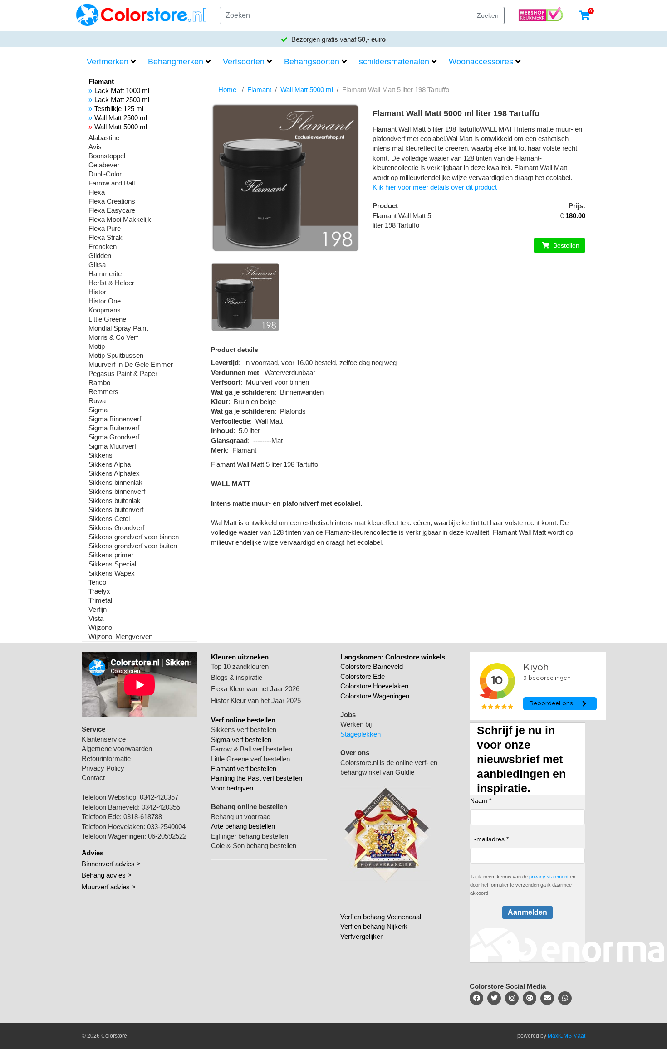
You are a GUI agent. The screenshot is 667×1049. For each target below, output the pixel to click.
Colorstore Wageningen (374, 696)
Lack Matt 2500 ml (121, 99)
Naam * (480, 800)
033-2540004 (166, 826)
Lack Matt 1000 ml (121, 90)
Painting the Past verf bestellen (256, 778)
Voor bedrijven (232, 788)
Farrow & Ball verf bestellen (251, 749)
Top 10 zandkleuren (240, 666)
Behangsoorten (311, 61)
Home (227, 89)
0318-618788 (142, 816)
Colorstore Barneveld (371, 666)
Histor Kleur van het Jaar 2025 (256, 700)
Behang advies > (107, 875)
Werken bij (356, 724)
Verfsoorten (244, 61)
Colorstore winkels (415, 657)
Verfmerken (107, 61)
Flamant (259, 89)
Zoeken (488, 15)
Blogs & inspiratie (236, 677)
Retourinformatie (106, 758)
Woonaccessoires (481, 61)
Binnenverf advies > (111, 864)
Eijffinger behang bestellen (249, 836)
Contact (93, 777)
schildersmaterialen (394, 61)
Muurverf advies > (109, 887)
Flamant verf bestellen (243, 768)
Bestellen (565, 245)
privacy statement (549, 876)
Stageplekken (360, 734)
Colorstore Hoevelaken (374, 686)
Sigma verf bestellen (241, 739)
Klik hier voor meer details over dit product (435, 187)
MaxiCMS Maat (566, 1036)
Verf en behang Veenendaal (380, 917)
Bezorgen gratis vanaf (337, 39)
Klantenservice (104, 739)
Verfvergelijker (361, 936)
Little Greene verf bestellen (250, 759)
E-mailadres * (489, 839)
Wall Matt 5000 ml (120, 127)
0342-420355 (161, 807)
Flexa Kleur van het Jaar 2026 (255, 689)
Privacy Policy (103, 768)
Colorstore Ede (362, 676)
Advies (92, 853)
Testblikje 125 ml (118, 108)
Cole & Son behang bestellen (253, 845)
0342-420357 (159, 797)
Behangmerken (175, 61)
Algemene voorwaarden (117, 748)
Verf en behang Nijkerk (373, 926)
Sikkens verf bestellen (243, 729)
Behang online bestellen (249, 806)
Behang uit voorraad (240, 816)
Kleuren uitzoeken (240, 657)
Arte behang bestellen (243, 826)
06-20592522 (167, 836)
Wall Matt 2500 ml (120, 118)
